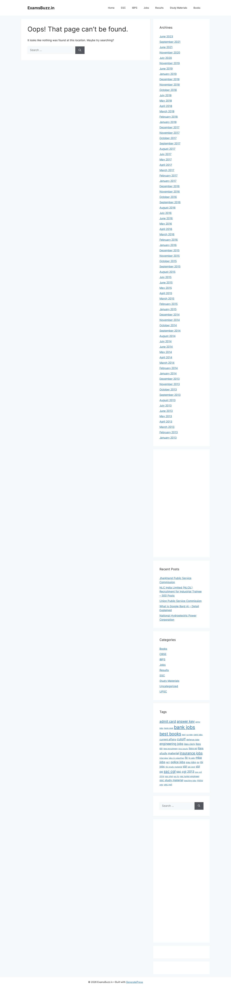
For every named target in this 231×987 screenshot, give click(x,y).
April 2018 (166, 106)
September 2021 (170, 41)
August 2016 (168, 207)
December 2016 (170, 186)
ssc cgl (170, 771)
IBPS (134, 7)
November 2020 (170, 52)
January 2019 (168, 74)
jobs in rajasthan (176, 758)
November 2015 (170, 255)
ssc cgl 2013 (185, 772)
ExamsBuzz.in (41, 8)
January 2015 (168, 309)
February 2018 (169, 116)
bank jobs (184, 727)
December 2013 (170, 378)
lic (186, 757)
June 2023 (166, 36)
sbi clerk (191, 767)
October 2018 (168, 90)
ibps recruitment (170, 749)
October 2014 (168, 325)
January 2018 (168, 122)
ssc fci (176, 776)
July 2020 (166, 57)
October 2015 (168, 261)
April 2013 (166, 421)
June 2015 (166, 282)
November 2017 (170, 132)
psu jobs (191, 762)
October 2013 (168, 389)
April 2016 (166, 229)
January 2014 (168, 373)
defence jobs (192, 739)
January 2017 (168, 180)
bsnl (184, 735)
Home (111, 7)
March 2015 (167, 298)
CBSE (163, 654)
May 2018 (166, 100)
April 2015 (166, 293)
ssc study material (171, 780)
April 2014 (166, 357)
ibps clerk (189, 744)
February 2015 (169, 304)
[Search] (80, 50)
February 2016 (169, 239)
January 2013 (168, 437)
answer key (186, 721)
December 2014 (170, 314)
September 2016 (170, 202)
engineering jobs (171, 744)
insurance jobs (191, 753)
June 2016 (166, 218)
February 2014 (169, 368)
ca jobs (189, 735)
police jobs (178, 762)
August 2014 (168, 336)
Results (159, 7)
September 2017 (170, 143)
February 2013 (169, 432)
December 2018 (169, 79)
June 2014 (166, 346)
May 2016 (166, 223)
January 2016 (168, 245)
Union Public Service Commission (181, 601)
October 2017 (168, 138)
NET (168, 762)
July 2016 (166, 213)
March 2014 (167, 362)
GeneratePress (134, 982)
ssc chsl (169, 776)
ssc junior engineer (189, 776)
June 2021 (166, 47)
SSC (123, 7)
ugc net (168, 784)
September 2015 (170, 266)
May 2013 (166, 416)
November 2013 (170, 384)
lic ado (192, 758)
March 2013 (167, 427)
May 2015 (166, 287)
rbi (198, 762)
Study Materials (178, 7)
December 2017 (169, 127)
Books (196, 7)
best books (170, 733)
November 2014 (170, 320)
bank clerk (168, 728)
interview (164, 758)
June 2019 (166, 68)
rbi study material (173, 767)
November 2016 (170, 191)
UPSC (163, 691)
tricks (200, 780)
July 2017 (165, 154)
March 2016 (167, 234)
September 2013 (170, 394)
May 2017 (166, 159)
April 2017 (166, 164)
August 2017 (167, 148)
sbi (185, 766)
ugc (161, 784)
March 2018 (167, 111)
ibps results (183, 749)
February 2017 (169, 175)
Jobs (146, 7)
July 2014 (166, 341)
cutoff (181, 739)
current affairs (168, 739)
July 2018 (165, 95)
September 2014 (170, 330)
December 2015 (169, 250)
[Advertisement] (172, 503)
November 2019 (170, 63)
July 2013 (166, 405)
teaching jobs (190, 780)
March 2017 (167, 170)
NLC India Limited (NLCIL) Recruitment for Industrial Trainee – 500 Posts (181, 591)
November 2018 (170, 84)
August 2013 (168, 400)
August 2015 (167, 271)
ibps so (193, 748)
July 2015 (165, 277)
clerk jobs (198, 734)
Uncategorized (169, 686)
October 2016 (168, 197)
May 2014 (166, 352)
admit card (168, 721)
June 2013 (166, 410)
